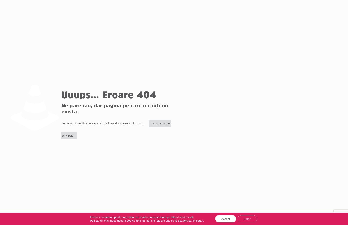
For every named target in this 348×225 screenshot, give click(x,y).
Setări (247, 218)
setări (199, 220)
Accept (225, 218)
